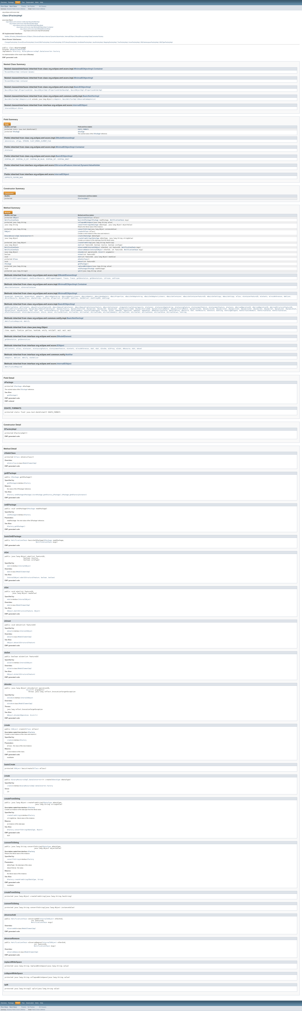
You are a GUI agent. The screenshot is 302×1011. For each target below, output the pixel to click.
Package (11, 2)
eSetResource (200, 310)
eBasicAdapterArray (52, 296)
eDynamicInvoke (195, 309)
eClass (238, 296)
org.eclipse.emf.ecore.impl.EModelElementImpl (35, 29)
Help (41, 2)
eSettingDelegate (231, 310)
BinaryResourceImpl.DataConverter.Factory (89, 36)
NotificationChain (12, 220)
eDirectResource (11, 298)
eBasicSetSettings (214, 296)
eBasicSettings (228, 296)
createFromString (84, 238)
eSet (79, 257)
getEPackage (82, 264)
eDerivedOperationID (243, 307)
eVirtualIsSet (124, 312)
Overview (4, 2)
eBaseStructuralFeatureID (41, 307)
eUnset (80, 261)
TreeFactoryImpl (122, 42)
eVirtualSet (135, 312)
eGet (79, 245)
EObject (29, 36)
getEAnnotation (82, 278)
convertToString (84, 225)
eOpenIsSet (128, 310)
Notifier (7, 36)
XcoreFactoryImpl (134, 42)
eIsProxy (46, 298)
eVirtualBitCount (60, 312)
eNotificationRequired (13, 321)
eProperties (55, 298)
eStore (43, 312)
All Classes (42, 6)
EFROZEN (26, 141)
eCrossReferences (275, 296)
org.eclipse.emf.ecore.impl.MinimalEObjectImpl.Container (35, 27)
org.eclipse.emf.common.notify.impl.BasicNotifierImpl (23, 22)
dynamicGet (9, 296)
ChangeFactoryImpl (11, 42)
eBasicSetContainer (12, 287)
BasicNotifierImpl (91, 96)
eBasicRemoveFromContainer (63, 307)
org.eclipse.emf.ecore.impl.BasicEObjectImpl (23, 23)
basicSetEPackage (84, 220)
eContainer (9, 150)
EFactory (12, 36)
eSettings (106, 298)
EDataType (95, 225)
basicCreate (82, 218)
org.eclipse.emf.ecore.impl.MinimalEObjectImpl (28, 25)
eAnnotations (10, 141)
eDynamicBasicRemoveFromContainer (42, 309)
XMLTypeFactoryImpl (166, 42)
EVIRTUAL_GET (10, 159)
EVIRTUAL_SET (51, 159)
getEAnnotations (96, 278)
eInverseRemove (83, 250)
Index (37, 2)
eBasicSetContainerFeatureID (194, 296)
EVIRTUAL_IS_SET (22, 159)
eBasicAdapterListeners (71, 296)
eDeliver (287, 296)
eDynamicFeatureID (78, 309)
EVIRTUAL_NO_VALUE (37, 159)
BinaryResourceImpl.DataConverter (18, 236)
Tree (23, 2)
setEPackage (82, 268)
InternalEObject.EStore (14, 108)
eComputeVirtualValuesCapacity (131, 307)
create (80, 231)
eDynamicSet (257, 309)
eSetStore (210, 310)
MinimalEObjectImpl (83, 78)
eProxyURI (65, 298)
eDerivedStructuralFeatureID (281, 307)
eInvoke (81, 252)
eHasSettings (36, 298)
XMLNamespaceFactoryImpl (149, 42)
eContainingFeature (182, 307)
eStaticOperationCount (30, 312)
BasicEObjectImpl (82, 87)
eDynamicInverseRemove (160, 309)
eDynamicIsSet (221, 309)
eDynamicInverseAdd (126, 309)
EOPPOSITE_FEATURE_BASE (14, 177)
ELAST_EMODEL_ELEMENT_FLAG (40, 141)
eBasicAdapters (87, 296)
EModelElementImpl (18, 49)
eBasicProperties (117, 296)
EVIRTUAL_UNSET (63, 159)
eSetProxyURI (96, 298)
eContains (229, 307)
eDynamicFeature (63, 309)
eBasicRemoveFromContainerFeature (88, 307)
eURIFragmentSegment (54, 278)
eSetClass (74, 298)
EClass (90, 218)
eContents (263, 296)
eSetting (219, 310)
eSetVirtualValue (264, 310)
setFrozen (116, 278)
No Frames (31, 6)
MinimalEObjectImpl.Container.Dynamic (19, 72)
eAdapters (40, 296)
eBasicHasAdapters (102, 296)
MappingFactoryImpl (110, 42)
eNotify (26, 321)
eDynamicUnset (290, 309)
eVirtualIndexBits (110, 312)
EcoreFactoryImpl (55, 42)
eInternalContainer (28, 287)
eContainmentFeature (199, 307)
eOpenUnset (146, 310)
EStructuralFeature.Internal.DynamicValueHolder (48, 36)
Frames (23, 6)
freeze (65, 278)
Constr (18, 9)
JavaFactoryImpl (97, 42)
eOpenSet (137, 310)
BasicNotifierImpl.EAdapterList (17, 99)
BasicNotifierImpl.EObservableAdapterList (79, 99)
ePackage (81, 132)
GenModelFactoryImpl (85, 42)
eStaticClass (83, 259)
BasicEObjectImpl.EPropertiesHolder (19, 90)
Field (13, 9)
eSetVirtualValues (279, 310)
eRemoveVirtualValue (159, 310)
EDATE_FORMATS (83, 129)
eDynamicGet (91, 309)
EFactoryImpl (83, 198)
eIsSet (80, 254)
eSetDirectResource (36, 278)
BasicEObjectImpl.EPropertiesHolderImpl (86, 90)
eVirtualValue (159, 312)
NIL (6, 168)
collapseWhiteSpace (85, 222)
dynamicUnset (29, 296)
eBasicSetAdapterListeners (154, 296)
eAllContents (24, 307)
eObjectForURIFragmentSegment (16, 278)
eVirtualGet (73, 312)
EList (101, 252)
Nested (9, 9)
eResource (185, 310)
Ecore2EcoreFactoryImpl (26, 42)
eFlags (18, 141)
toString (183, 312)
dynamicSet (19, 296)
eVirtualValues (172, 312)
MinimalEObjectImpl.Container (88, 69)
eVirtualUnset (147, 312)
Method (23, 9)
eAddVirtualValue (11, 307)
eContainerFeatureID (250, 296)
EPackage (16, 132)
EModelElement (21, 36)
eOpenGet (118, 310)
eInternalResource (51, 310)
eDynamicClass (24, 298)
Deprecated (30, 2)
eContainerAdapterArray (164, 307)
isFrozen (107, 278)
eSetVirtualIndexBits (247, 310)
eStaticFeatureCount (12, 312)
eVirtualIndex (96, 312)
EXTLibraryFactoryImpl (69, 42)
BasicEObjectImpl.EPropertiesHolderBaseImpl (51, 90)
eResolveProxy (174, 310)
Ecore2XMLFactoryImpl (42, 42)
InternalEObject (70, 36)
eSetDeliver (84, 298)
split (80, 271)
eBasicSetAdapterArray (134, 296)
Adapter (57, 99)
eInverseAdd (82, 247)
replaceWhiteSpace (85, 266)
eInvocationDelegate (92, 310)
